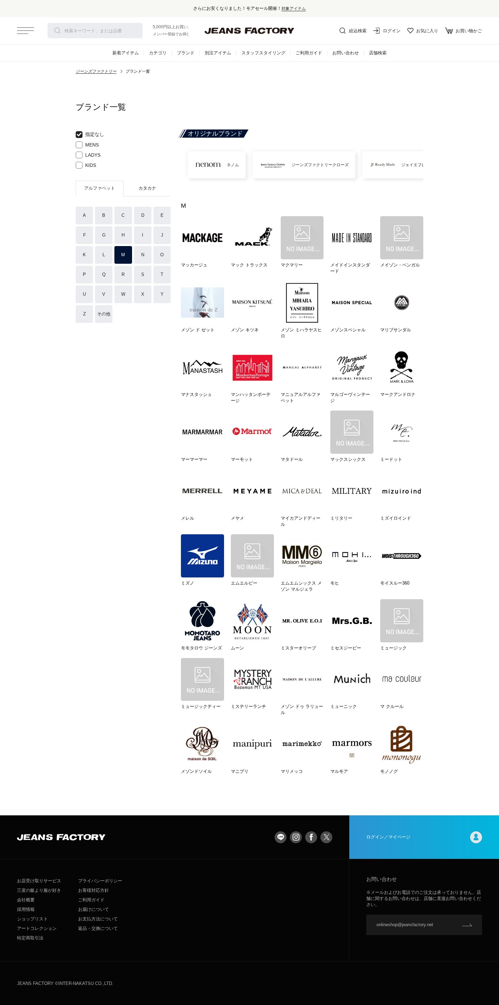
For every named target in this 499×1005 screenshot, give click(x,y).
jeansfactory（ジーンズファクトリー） (249, 30)
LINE (281, 837)
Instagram (296, 837)
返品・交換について (98, 928)
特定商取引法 (30, 937)
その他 (103, 313)
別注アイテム (218, 52)
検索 (57, 31)
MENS (92, 145)
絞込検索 (358, 30)
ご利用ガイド (309, 52)
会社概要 (26, 899)
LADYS (92, 155)
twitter (326, 837)
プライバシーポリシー (100, 880)
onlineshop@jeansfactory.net (404, 924)
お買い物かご (469, 30)
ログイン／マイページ (388, 836)
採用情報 (26, 909)
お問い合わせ (345, 52)
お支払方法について (98, 918)
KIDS (90, 165)
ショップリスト (32, 918)
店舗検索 (378, 52)
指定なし (94, 134)
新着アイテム (125, 52)
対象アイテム (293, 8)
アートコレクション (37, 928)
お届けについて (93, 909)
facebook (311, 837)
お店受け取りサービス (39, 880)
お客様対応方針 (93, 890)
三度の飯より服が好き (39, 890)
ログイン (392, 30)
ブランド (186, 52)
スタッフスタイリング (263, 52)
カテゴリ (158, 52)
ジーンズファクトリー (96, 71)
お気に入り (427, 30)
